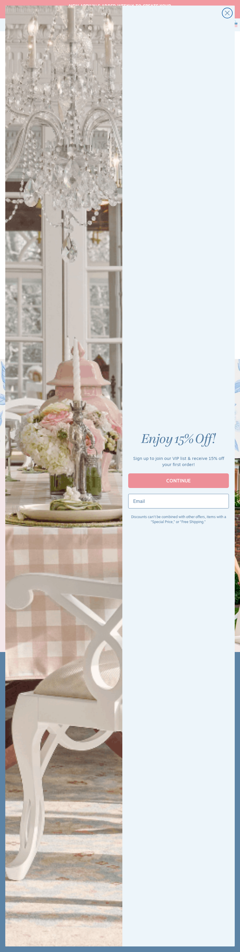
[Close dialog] (227, 13)
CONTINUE (178, 480)
